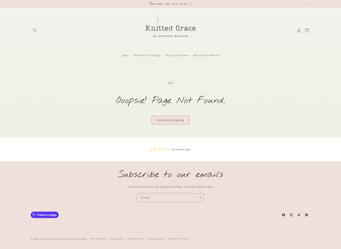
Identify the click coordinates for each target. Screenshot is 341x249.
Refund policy (97, 238)
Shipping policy (156, 238)
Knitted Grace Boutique (51, 238)
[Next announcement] (309, 3)
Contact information (179, 238)
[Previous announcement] (32, 3)
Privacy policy (116, 238)
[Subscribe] (200, 197)
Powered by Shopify (75, 238)
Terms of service (136, 238)
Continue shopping (170, 120)
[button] (35, 30)
